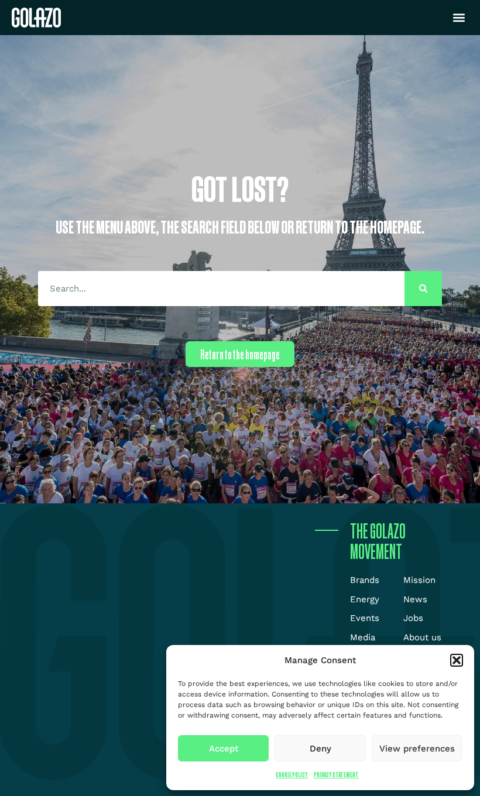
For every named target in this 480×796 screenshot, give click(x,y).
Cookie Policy (292, 774)
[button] (456, 660)
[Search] (423, 288)
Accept (223, 748)
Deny (320, 748)
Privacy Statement (336, 774)
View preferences (417, 748)
